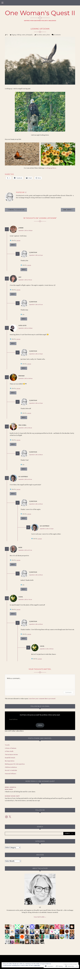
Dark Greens (67, 209)
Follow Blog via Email (40, 706)
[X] (9, 816)
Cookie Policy (37, 965)
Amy (19, 277)
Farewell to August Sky (16, 209)
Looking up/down (50, 168)
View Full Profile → (40, 917)
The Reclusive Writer (11, 754)
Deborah (21, 376)
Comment (68, 692)
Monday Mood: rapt (12, 796)
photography (29, 35)
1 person (18, 240)
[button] (22, 154)
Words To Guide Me (11, 770)
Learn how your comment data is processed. (42, 698)
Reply (13, 244)
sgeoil (20, 597)
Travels (7, 745)
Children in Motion (11, 767)
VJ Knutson (33, 252)
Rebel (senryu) (10, 787)
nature (23, 35)
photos (48, 35)
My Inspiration (9, 761)
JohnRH (20, 228)
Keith (20, 547)
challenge (18, 35)
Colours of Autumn (10, 748)
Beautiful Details (10, 758)
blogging (14, 35)
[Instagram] (6, 816)
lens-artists (39, 35)
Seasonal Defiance (10, 773)
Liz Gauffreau (23, 476)
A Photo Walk (9, 751)
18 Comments (57, 35)
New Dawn (9, 789)
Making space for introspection (15, 764)
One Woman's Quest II (40, 13)
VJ (7, 35)
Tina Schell (22, 425)
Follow (40, 725)
